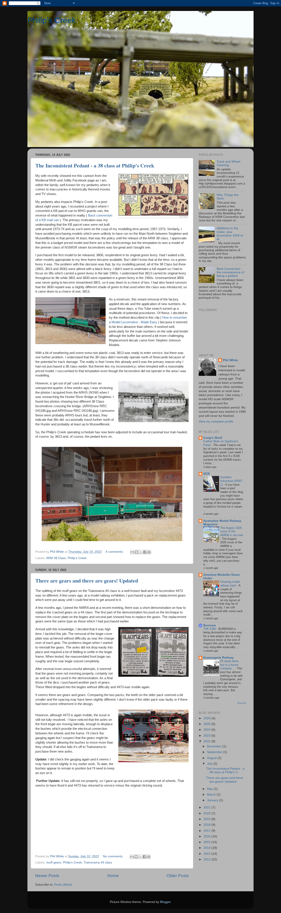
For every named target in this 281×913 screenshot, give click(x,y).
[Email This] (132, 552)
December (214, 746)
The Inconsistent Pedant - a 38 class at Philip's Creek (94, 165)
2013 (207, 853)
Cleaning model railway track (230, 583)
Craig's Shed (212, 437)
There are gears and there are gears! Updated (86, 580)
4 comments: (115, 551)
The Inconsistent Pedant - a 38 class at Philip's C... (225, 770)
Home (113, 875)
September (215, 752)
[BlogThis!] (136, 552)
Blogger (165, 902)
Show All (241, 703)
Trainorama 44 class (98, 862)
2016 (207, 836)
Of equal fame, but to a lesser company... (229, 664)
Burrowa (209, 625)
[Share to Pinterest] (149, 552)
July (210, 763)
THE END (210, 629)
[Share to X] (141, 552)
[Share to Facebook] (145, 552)
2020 (207, 813)
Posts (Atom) (63, 884)
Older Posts (178, 875)
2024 (207, 729)
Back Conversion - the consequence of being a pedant (230, 272)
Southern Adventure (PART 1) (231, 481)
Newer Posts (47, 875)
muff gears (53, 862)
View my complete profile (216, 421)
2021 (207, 807)
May (210, 788)
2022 (207, 741)
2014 (207, 847)
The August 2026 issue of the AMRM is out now (231, 531)
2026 (207, 718)
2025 (207, 724)
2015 (207, 842)
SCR (206, 473)
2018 (207, 824)
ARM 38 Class (56, 558)
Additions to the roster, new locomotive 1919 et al (230, 234)
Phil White (230, 360)
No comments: (113, 856)
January (213, 800)
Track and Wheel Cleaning (228, 163)
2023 (207, 735)
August (212, 758)
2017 (207, 830)
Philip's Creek (51, 20)
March (212, 794)
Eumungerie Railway (218, 657)
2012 (207, 859)
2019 (207, 819)
